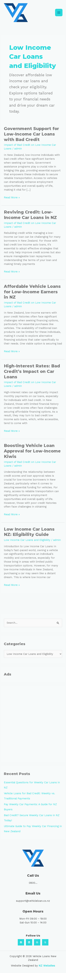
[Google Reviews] (37, 942)
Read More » (12, 197)
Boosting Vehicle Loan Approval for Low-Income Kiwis (32, 451)
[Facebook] (21, 942)
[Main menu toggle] (58, 12)
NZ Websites (47, 965)
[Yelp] (45, 942)
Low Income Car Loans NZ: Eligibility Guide (29, 532)
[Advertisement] (33, 724)
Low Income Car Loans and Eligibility (27, 540)
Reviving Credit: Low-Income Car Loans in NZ (30, 214)
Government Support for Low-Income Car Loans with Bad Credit (31, 134)
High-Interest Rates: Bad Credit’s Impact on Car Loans (32, 371)
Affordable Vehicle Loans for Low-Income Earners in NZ (32, 292)
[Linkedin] (29, 942)
